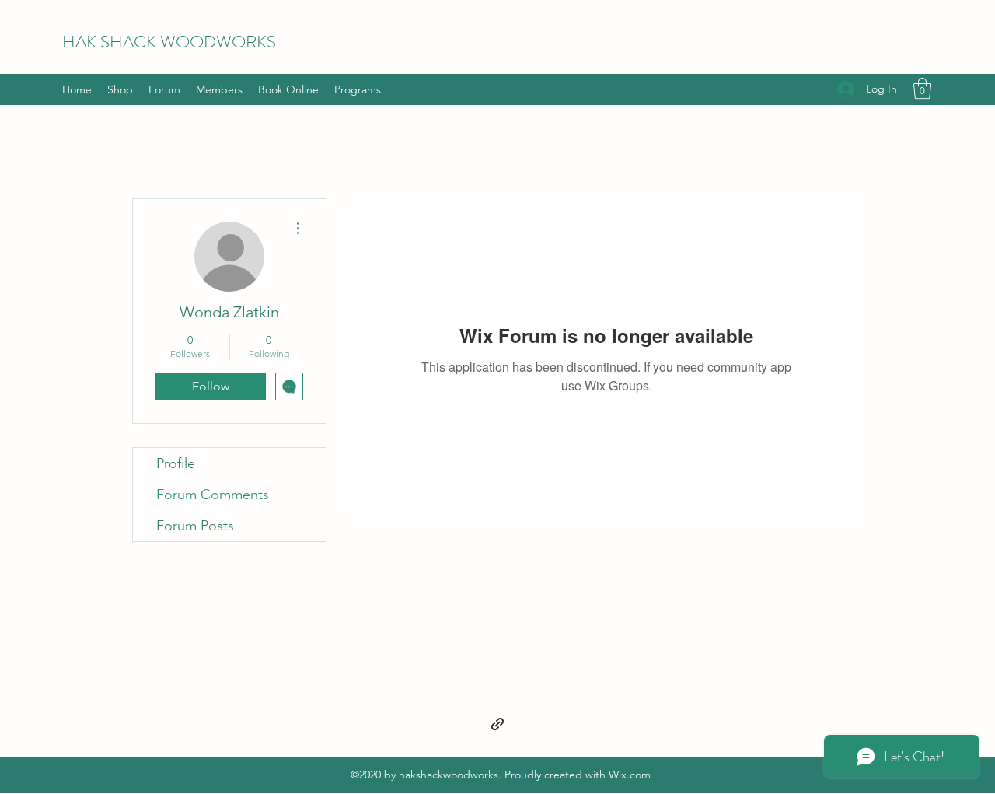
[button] (922, 88)
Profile (175, 463)
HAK (81, 42)
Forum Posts (195, 525)
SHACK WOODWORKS (188, 42)
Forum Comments (212, 494)
